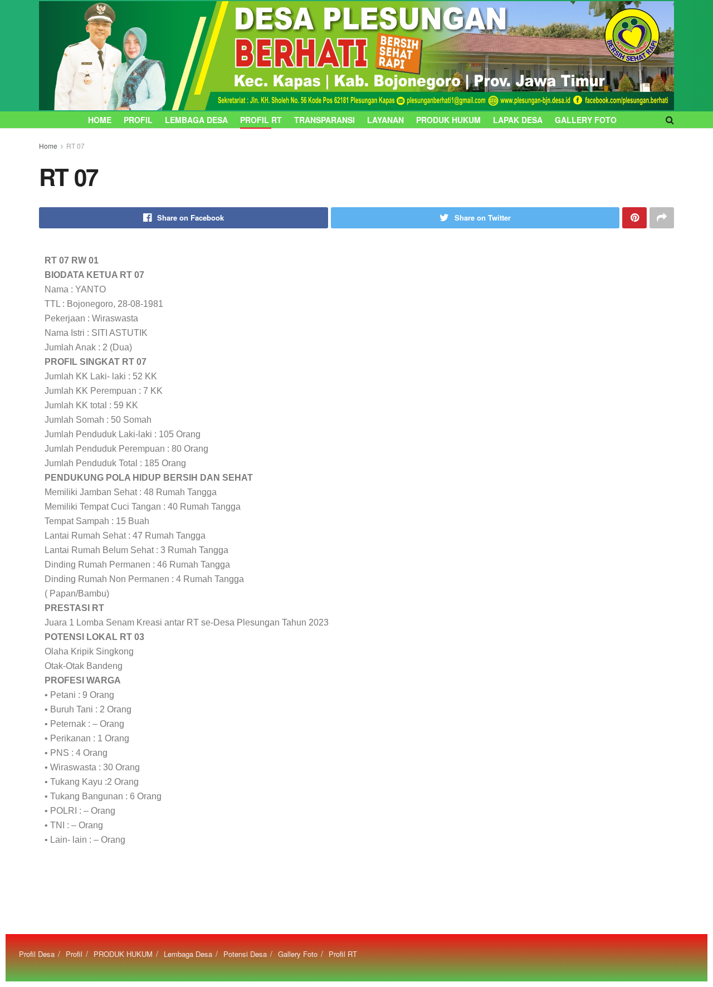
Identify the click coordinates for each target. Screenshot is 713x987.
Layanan (385, 119)
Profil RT (261, 119)
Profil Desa (37, 954)
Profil (138, 119)
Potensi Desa (245, 954)
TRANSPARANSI (324, 119)
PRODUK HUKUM (448, 119)
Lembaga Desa (196, 119)
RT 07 (75, 145)
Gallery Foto (586, 119)
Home (99, 119)
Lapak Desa (518, 119)
